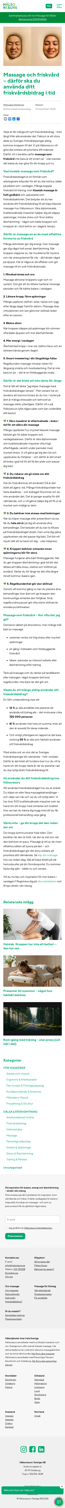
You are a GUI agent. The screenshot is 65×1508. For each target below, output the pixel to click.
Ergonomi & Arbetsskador (21, 1079)
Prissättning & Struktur (19, 1103)
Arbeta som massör (17, 1073)
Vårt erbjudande (42, 1290)
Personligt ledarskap (18, 1141)
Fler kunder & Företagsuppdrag (25, 1085)
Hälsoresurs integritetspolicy (38, 1228)
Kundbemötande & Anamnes (23, 1091)
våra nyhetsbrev (47, 881)
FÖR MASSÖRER (14, 1068)
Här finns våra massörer (43, 1353)
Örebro (9, 1423)
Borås (37, 1398)
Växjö (37, 1402)
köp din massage (47, 855)
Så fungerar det (42, 1261)
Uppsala (9, 1416)
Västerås (9, 1419)
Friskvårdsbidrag (16, 1123)
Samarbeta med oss (15, 1315)
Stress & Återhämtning (19, 1153)
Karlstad (9, 1427)
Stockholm (10, 1379)
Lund (37, 1391)
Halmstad (39, 1379)
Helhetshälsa (14, 1129)
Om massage (11, 1290)
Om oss (9, 1276)
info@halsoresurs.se (15, 1265)
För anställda (40, 1298)
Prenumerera (15, 1236)
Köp (49, 6)
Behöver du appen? (44, 1269)
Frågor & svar (40, 1265)
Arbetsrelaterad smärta (20, 1117)
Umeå (37, 1416)
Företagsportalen (43, 1294)
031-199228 (19, 1269)
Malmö (8, 1387)
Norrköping (40, 1394)
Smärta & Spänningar (18, 1147)
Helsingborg (40, 1383)
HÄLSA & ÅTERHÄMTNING (20, 1112)
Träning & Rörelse (16, 1159)
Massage (11, 1135)
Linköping (39, 1387)
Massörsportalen (13, 1319)
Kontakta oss (11, 1273)
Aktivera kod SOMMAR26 (33, 19)
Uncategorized (12, 1167)
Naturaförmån (12, 1294)
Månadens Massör (17, 1097)
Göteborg (10, 1383)
